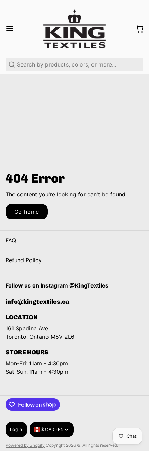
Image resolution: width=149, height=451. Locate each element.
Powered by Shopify (25, 445)
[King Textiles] (74, 29)
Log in (16, 429)
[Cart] (136, 29)
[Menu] (12, 29)
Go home (26, 211)
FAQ (11, 240)
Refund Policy (24, 260)
